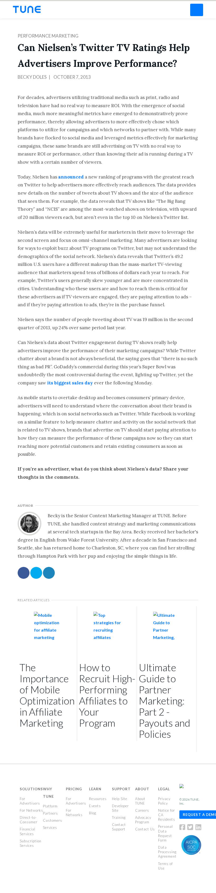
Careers (142, 810)
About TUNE (140, 801)
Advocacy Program (143, 819)
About (142, 789)
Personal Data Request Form (165, 833)
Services (50, 827)
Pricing (74, 789)
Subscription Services (30, 843)
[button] (196, 10)
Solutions (31, 789)
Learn (95, 789)
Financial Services (27, 831)
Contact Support (119, 826)
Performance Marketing (48, 36)
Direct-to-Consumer (28, 819)
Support (121, 789)
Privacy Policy (164, 801)
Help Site (119, 799)
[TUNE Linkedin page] (198, 828)
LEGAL (164, 789)
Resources (98, 799)
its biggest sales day (70, 383)
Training (119, 817)
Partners (50, 813)
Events (95, 806)
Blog (92, 813)
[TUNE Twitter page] (191, 828)
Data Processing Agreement (167, 851)
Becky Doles (32, 77)
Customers (52, 820)
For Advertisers (30, 801)
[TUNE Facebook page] (183, 828)
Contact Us (145, 829)
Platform (50, 806)
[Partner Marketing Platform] (27, 9)
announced (71, 177)
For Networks (31, 810)
